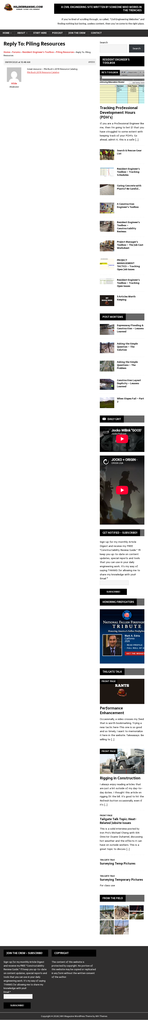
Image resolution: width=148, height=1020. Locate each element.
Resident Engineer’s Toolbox (38, 52)
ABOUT (21, 33)
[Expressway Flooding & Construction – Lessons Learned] (107, 329)
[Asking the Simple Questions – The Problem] (107, 366)
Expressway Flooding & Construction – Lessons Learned (130, 328)
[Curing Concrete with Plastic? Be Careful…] (107, 189)
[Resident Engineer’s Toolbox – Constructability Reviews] (107, 226)
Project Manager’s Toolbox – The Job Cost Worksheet (130, 245)
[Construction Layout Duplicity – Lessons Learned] (107, 384)
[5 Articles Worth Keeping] (107, 300)
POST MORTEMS (113, 317)
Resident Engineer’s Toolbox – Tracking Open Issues (128, 283)
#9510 (91, 62)
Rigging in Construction (120, 778)
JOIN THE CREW (76, 33)
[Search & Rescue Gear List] (107, 154)
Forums (16, 52)
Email (104, 578)
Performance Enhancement (112, 710)
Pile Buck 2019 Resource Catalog (43, 72)
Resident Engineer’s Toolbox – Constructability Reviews (128, 226)
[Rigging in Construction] (122, 761)
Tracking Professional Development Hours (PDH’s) (119, 112)
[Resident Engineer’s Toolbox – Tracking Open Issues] (107, 281)
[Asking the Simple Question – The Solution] (107, 347)
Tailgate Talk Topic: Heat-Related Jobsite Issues (118, 821)
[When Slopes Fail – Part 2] (107, 402)
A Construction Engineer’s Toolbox (128, 205)
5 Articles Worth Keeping (126, 298)
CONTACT (96, 33)
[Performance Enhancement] (122, 691)
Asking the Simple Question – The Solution (127, 347)
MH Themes (101, 1016)
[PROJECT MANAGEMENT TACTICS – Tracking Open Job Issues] (107, 264)
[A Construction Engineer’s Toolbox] (107, 208)
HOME (6, 33)
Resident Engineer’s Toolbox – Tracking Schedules (128, 172)
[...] (136, 140)
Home (7, 52)
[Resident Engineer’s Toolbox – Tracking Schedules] (107, 172)
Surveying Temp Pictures (117, 863)
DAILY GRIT (114, 419)
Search (104, 42)
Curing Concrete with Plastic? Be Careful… (129, 187)
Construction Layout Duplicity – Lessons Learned (129, 383)
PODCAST (57, 33)
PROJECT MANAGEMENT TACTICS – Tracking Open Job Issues (128, 264)
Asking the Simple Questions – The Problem (127, 365)
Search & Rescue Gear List (129, 152)
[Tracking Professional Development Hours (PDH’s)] (122, 87)
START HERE (40, 33)
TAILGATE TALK (112, 672)
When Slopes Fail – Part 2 (130, 400)
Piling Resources (65, 52)
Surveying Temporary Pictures (121, 879)
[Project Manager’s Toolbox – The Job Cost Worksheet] (107, 245)
